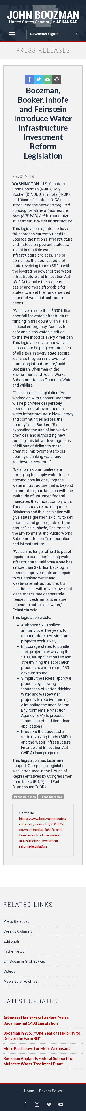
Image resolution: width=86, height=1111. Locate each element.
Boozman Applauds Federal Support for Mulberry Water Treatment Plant (38, 1061)
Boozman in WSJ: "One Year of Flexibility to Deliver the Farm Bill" (41, 1036)
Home (29, 1090)
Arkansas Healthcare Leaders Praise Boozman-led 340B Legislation (36, 1020)
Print (56, 79)
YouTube (60, 1104)
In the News (13, 951)
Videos (9, 971)
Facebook (29, 79)
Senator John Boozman (43, 16)
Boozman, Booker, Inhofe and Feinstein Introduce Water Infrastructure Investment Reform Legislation (43, 122)
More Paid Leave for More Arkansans (36, 1048)
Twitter (38, 79)
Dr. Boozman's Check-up (24, 961)
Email (47, 79)
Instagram (37, 1104)
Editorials (11, 941)
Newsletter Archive (20, 981)
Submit (75, 34)
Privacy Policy (50, 1090)
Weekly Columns (17, 931)
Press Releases (16, 921)
